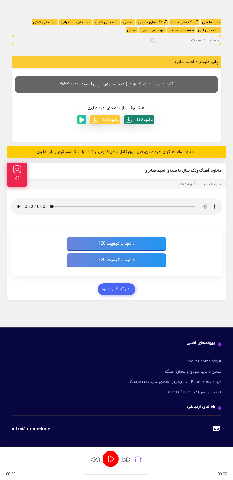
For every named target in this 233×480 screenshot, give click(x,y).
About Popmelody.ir (203, 361)
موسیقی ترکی (44, 22)
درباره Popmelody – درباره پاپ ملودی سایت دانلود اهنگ (174, 382)
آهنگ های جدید (184, 22)
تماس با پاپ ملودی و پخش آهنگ (193, 371)
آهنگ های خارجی (152, 22)
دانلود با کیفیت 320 (116, 260)
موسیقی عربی (152, 30)
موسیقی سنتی (181, 30)
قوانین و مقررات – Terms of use (193, 392)
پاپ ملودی (211, 22)
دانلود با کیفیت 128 (116, 244)
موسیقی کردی (107, 22)
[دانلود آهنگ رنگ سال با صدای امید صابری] (139, 119)
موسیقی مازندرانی (75, 22)
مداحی (128, 22)
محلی (131, 30)
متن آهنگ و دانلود (116, 289)
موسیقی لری (209, 30)
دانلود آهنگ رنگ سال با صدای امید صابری (182, 170)
